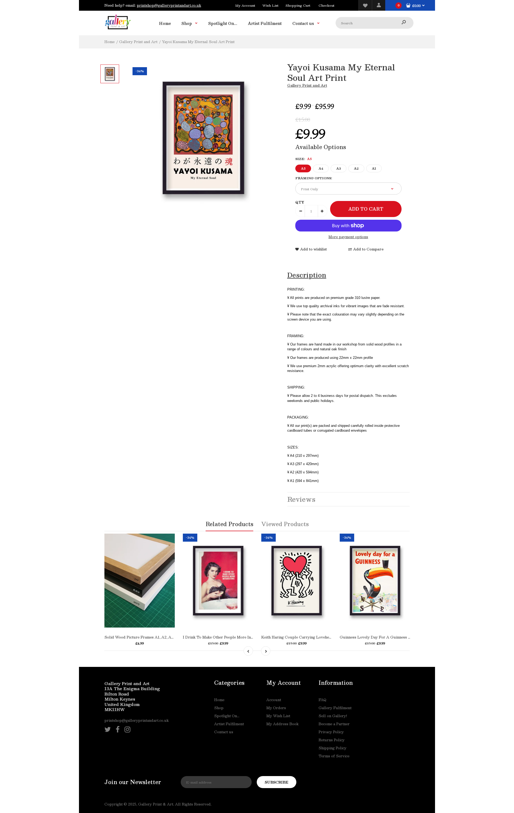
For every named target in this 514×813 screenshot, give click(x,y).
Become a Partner (334, 724)
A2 (356, 168)
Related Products (229, 524)
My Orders (276, 708)
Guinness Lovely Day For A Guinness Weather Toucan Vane (393, 637)
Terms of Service (334, 756)
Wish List (270, 5)
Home (219, 700)
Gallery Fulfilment (335, 708)
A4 (321, 168)
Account (273, 700)
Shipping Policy (332, 748)
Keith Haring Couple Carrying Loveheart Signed (304, 637)
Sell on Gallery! (333, 716)
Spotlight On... (226, 716)
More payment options (348, 237)
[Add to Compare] (145, 609)
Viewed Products (285, 524)
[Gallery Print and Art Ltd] (117, 30)
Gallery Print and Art (307, 85)
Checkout (326, 5)
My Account (245, 5)
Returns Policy (332, 740)
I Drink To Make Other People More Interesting (224, 637)
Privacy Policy (331, 732)
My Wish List (278, 716)
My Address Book (282, 724)
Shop (219, 708)
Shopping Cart (298, 5)
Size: (303, 158)
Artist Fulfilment (229, 724)
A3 (338, 168)
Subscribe (276, 782)
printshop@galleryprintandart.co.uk (169, 5)
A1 (374, 168)
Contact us (223, 732)
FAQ (322, 700)
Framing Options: (313, 178)
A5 (303, 168)
